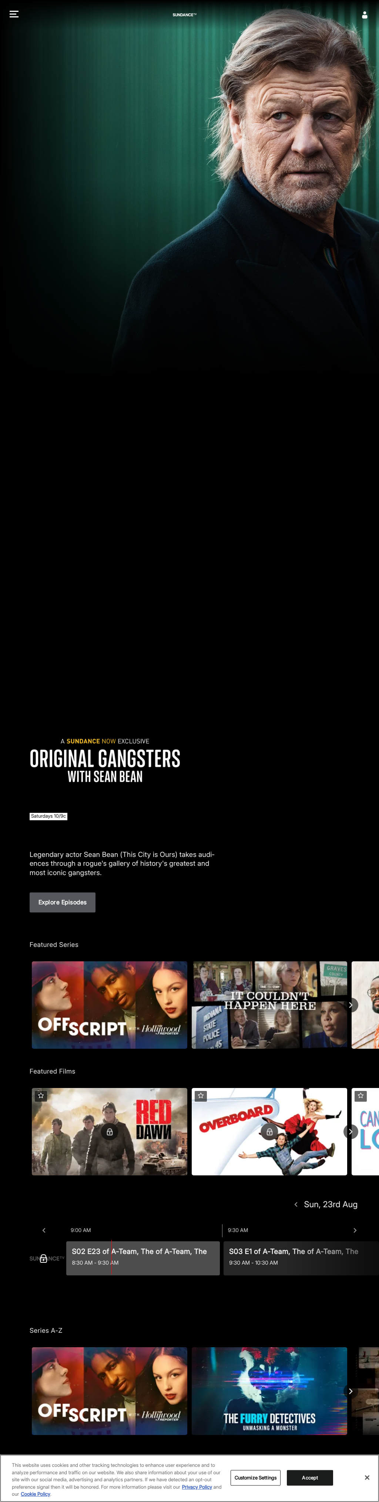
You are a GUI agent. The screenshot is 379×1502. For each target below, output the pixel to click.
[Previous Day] (296, 1204)
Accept (310, 1478)
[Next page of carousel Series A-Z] (350, 1391)
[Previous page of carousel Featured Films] (28, 1131)
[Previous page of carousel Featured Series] (28, 1005)
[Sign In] (365, 15)
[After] (355, 1230)
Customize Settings (255, 1478)
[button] (14, 15)
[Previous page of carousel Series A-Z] (28, 1391)
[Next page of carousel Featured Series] (350, 1005)
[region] (189, 1478)
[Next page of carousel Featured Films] (350, 1131)
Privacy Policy (197, 1487)
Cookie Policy (35, 1494)
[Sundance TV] (47, 1258)
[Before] (43, 1230)
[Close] (367, 1477)
